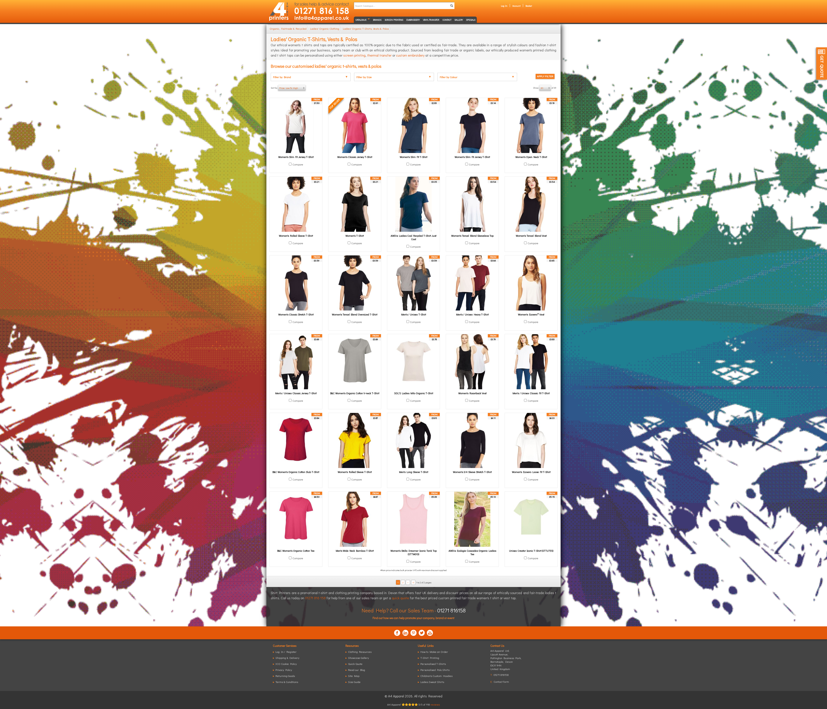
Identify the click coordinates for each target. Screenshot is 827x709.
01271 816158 (451, 610)
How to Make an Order (434, 651)
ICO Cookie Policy (286, 664)
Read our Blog (356, 670)
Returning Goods (285, 676)
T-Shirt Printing (429, 658)
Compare (297, 164)
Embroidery (413, 19)
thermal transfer (379, 55)
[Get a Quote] (821, 63)
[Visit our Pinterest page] (413, 633)
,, (505, 661)
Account (516, 5)
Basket (528, 5)
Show (544, 88)
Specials (470, 19)
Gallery (459, 19)
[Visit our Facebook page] (397, 633)
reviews (435, 704)
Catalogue (361, 19)
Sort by (284, 88)
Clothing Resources (360, 651)
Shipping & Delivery (287, 658)
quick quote (400, 598)
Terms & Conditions (286, 682)
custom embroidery (410, 55)
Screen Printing (394, 19)
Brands (377, 19)
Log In (504, 5)
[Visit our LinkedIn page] (405, 633)
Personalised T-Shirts (433, 664)
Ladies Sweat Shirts (432, 682)
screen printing (354, 55)
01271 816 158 (315, 598)
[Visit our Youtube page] (430, 633)
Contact (447, 19)
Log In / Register (286, 651)
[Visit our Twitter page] (422, 633)
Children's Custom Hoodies (436, 676)
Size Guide (354, 682)
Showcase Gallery (358, 658)
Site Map (353, 676)
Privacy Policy (283, 670)
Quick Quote (355, 664)
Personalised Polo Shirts (434, 670)
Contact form (501, 681)
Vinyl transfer (431, 19)
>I (413, 582)
